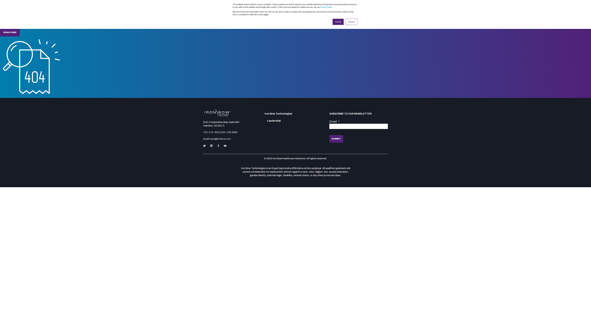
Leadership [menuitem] (274, 121)
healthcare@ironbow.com (217, 139)
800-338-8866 (229, 132)
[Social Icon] (205, 145)
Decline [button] (351, 22)
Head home (9, 32)
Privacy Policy (326, 7)
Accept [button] (338, 22)
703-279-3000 (211, 132)
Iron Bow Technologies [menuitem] (278, 114)
